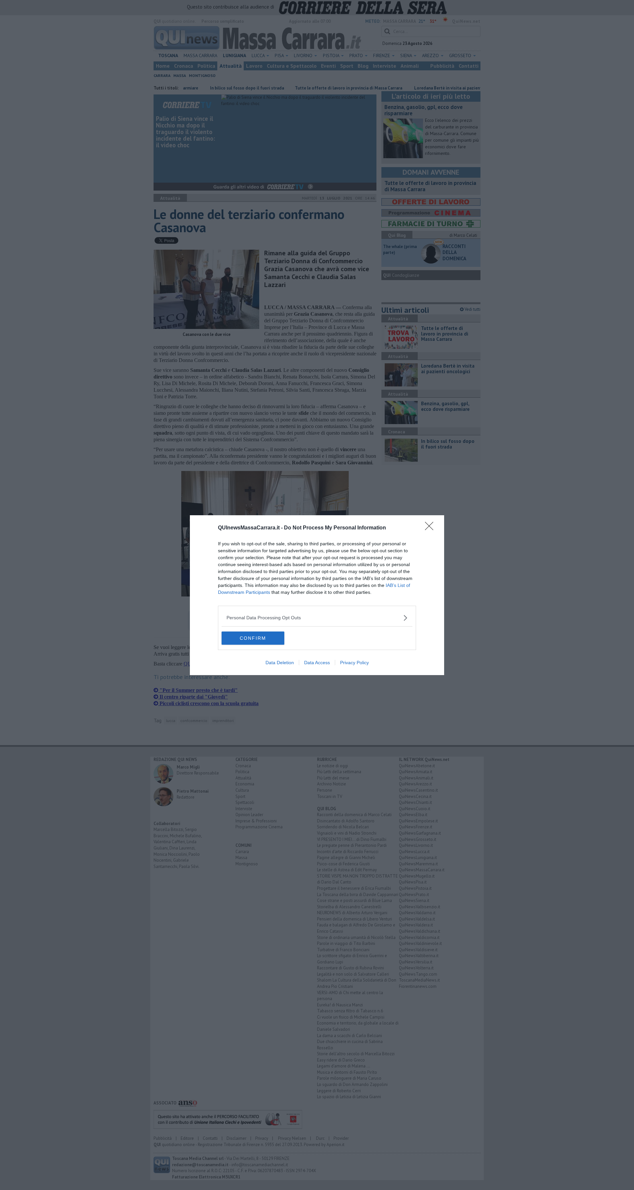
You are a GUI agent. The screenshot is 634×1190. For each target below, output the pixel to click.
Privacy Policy (354, 662)
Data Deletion (279, 662)
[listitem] (317, 617)
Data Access (317, 662)
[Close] (431, 528)
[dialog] (317, 595)
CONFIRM (253, 638)
